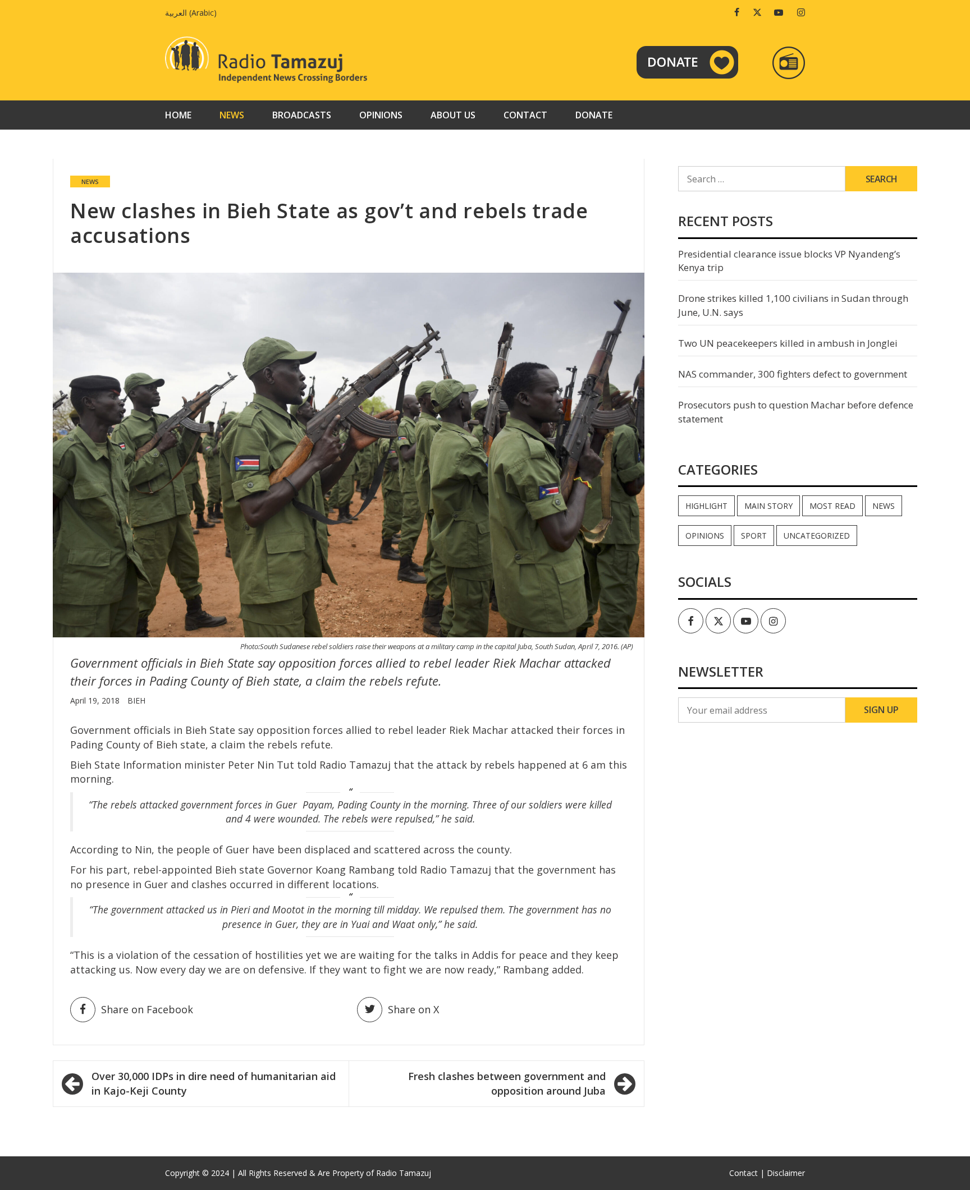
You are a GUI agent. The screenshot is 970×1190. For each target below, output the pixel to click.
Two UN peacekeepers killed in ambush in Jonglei (788, 343)
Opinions (380, 115)
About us (453, 115)
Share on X (413, 1009)
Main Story (768, 505)
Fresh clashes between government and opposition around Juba (507, 1083)
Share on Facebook (147, 1009)
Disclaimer (786, 1173)
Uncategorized (817, 535)
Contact (525, 115)
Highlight (706, 505)
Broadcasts (301, 115)
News (231, 115)
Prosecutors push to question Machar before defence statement (795, 411)
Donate (593, 115)
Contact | (747, 1173)
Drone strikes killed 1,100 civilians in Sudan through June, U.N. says (793, 305)
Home (178, 115)
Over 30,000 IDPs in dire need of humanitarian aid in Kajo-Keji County (213, 1083)
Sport (754, 535)
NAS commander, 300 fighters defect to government (792, 373)
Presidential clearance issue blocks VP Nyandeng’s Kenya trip (789, 260)
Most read (832, 505)
